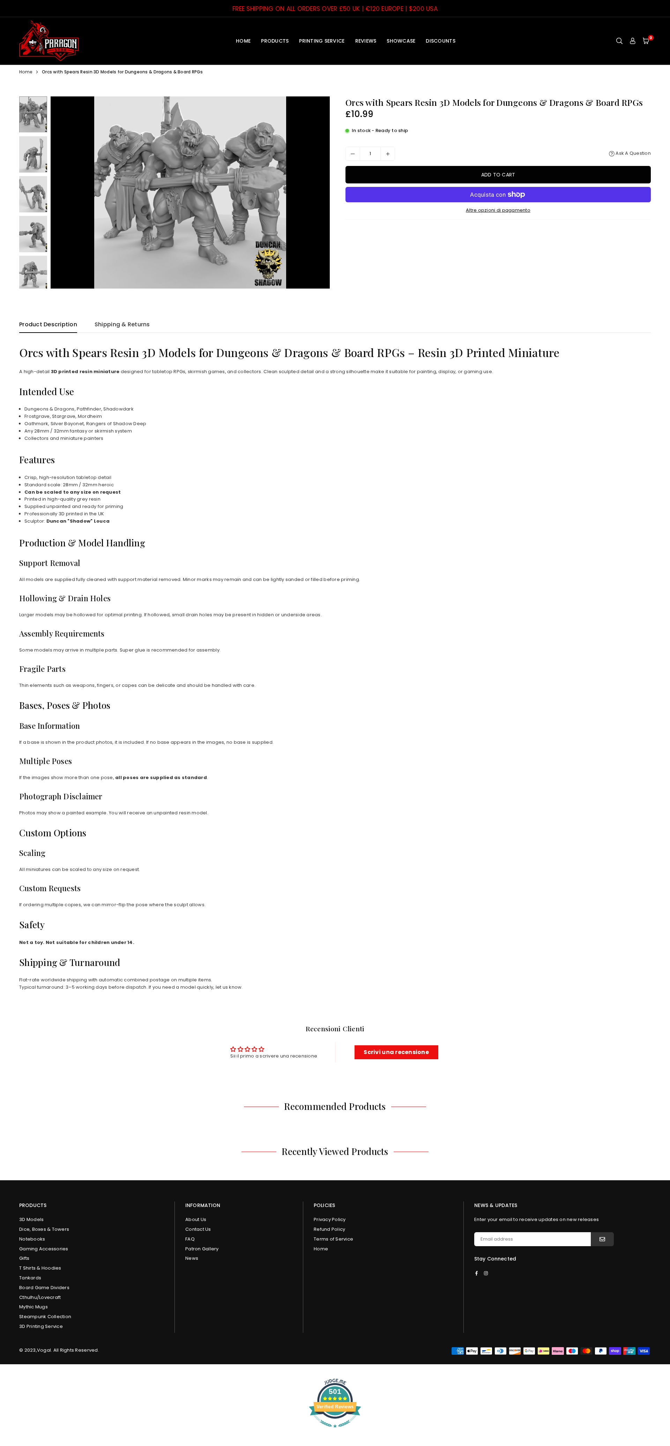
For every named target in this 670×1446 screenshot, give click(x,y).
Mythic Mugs (33, 1306)
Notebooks (32, 1239)
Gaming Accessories (43, 1248)
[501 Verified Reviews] (335, 1431)
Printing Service (321, 40)
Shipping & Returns (122, 324)
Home (243, 40)
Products (275, 40)
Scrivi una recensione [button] (396, 1052)
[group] (190, 192)
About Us (195, 1219)
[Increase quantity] (388, 153)
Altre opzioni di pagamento (498, 210)
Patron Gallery (202, 1248)
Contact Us (198, 1229)
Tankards (30, 1277)
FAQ (190, 1239)
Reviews (366, 40)
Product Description (48, 324)
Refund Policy (329, 1229)
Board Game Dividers (44, 1287)
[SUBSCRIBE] (602, 1239)
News (191, 1258)
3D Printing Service (41, 1326)
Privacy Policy (330, 1219)
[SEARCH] (619, 41)
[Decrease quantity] (353, 153)
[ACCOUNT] (632, 41)
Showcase (401, 40)
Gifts (24, 1258)
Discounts (440, 40)
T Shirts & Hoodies (40, 1268)
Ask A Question (633, 153)
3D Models (31, 1219)
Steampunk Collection (45, 1316)
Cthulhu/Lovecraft (40, 1297)
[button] (646, 41)
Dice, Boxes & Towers (44, 1229)
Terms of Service (333, 1239)
